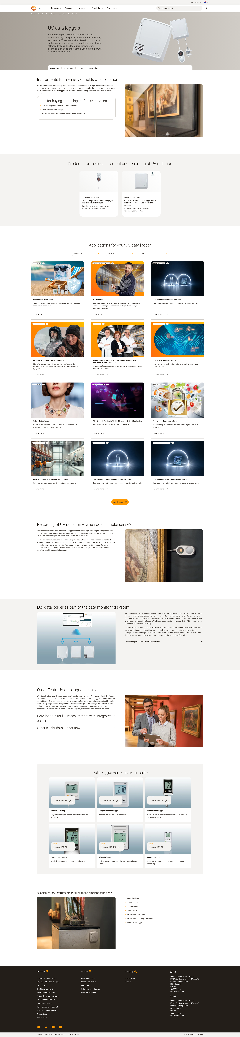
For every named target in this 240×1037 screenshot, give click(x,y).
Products (40, 14)
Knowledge (93, 68)
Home (33, 14)
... (43, 263)
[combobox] (86, 253)
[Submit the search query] (158, 8)
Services (81, 68)
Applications (68, 68)
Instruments (54, 68)
